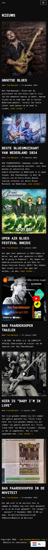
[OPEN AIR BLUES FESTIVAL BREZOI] (24, 211)
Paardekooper (13, 85)
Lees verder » (18, 108)
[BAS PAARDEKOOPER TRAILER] (24, 298)
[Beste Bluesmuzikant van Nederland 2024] (24, 128)
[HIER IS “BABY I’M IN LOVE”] (24, 374)
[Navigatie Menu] (43, 2)
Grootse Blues (14, 80)
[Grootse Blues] (24, 48)
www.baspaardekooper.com (32, 539)
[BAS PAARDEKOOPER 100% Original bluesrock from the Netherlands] (4, 2)
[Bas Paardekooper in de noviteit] (24, 461)
